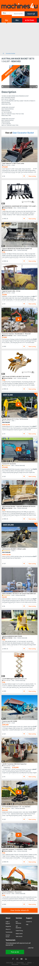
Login (7, 921)
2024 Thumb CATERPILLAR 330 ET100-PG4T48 (16, 376)
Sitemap (29, 962)
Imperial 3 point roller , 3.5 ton (11, 291)
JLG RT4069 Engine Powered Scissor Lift (14, 678)
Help (27, 924)
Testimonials (9, 932)
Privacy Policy (20, 962)
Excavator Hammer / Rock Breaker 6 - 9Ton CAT (16, 334)
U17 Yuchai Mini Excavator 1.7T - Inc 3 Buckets (16, 806)
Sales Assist (19, 936)
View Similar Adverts (18, 910)
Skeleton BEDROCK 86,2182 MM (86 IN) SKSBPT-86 (17, 248)
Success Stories (8, 936)
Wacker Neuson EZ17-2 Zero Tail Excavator (15, 419)
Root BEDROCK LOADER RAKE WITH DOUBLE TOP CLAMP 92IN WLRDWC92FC (19, 206)
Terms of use (9, 962)
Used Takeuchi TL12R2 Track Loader (13, 163)
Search (30, 14)
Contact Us (29, 921)
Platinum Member (7, 208)
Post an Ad (15, 952)
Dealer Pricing (19, 930)
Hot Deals (30, 20)
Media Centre (19, 933)
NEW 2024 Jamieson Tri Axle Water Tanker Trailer (17, 849)
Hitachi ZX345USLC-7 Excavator (12, 892)
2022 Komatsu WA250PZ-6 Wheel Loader (14, 549)
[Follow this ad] (24, 176)
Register (8, 923)
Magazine (8, 926)
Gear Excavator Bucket (23, 133)
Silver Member (7, 293)
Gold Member (6, 550)
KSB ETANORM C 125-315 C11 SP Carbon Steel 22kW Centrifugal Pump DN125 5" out (19, 593)
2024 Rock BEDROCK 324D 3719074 (12, 636)
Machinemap (15, 964)
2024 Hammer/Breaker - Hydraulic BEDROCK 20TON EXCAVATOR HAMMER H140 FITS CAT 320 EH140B (19, 506)
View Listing (32, 176)
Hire (17, 20)
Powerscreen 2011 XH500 (9, 721)
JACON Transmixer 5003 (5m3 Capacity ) (14, 764)
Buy (6, 20)
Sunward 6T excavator (9, 463)
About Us (8, 929)
